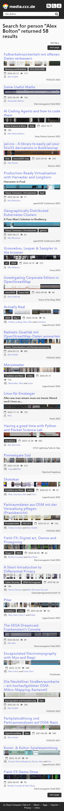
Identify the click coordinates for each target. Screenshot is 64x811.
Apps (45, 805)
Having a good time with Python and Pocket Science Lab (30, 428)
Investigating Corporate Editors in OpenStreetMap (31, 280)
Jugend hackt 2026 (51, 386)
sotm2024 (10, 293)
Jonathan (41, 322)
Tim (49, 762)
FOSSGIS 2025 (53, 531)
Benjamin (26, 762)
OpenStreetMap (13, 733)
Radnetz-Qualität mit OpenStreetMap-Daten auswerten (32, 334)
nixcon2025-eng (21, 159)
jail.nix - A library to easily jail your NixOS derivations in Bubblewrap (31, 146)
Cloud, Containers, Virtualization (20, 193)
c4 (6, 263)
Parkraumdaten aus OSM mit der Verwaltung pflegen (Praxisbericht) (30, 509)
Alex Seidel (13, 77)
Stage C (9, 553)
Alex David (13, 163)
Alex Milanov (14, 267)
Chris (33, 494)
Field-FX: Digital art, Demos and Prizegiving (30, 540)
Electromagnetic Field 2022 (47, 104)
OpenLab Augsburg (51, 472)
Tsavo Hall (24, 293)
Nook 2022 (55, 419)
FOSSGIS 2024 (53, 358)
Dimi (15, 615)
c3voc (37, 808)
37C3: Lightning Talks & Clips (46, 448)
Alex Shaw (32, 557)
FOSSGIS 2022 (53, 711)
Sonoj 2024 (55, 270)
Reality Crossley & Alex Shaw (21, 786)
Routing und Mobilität (15, 69)
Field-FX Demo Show (21, 772)
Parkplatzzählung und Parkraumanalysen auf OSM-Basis (31, 721)
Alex (25, 322)
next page (54, 47)
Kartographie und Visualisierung (20, 701)
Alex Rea (12, 643)
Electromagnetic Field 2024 (47, 560)
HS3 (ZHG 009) (37, 69)
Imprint (54, 805)
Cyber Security (12, 582)
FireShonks (55, 674)
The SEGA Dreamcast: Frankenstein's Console (22, 628)
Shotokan (11, 480)
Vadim (11, 322)
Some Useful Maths (19, 87)
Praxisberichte (12, 524)
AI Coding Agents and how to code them (32, 113)
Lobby (30, 376)
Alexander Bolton (16, 101)
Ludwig (18, 322)
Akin (10, 494)
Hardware (10, 441)
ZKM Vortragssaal (31, 582)
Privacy (27, 808)
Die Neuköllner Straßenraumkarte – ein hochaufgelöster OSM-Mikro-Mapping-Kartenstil (31, 686)
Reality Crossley (15, 557)
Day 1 (16, 318)
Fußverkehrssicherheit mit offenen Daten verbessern (32, 57)
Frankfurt (9, 611)
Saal (42, 193)
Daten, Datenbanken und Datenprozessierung (27, 347)
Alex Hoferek (14, 297)
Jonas (30, 383)
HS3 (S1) (27, 524)
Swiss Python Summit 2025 (47, 137)
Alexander (13, 383)
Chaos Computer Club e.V (18, 805)
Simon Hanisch (15, 590)
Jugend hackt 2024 (51, 325)
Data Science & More (15, 126)
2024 (13, 263)
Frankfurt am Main (14, 376)
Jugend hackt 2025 (51, 618)
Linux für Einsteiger (19, 394)
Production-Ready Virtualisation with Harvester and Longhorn (30, 175)
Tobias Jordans (15, 528)
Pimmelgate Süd (17, 456)
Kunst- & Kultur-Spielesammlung (31, 748)
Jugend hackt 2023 (51, 765)
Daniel (11, 762)
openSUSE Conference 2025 (46, 203)
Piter (8, 600)
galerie (43, 231)
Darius (35, 762)
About (36, 805)
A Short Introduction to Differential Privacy (22, 570)
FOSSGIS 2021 (53, 741)
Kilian (32, 615)
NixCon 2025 (54, 166)
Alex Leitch (13, 671)
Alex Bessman (14, 445)
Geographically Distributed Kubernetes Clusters (26, 213)
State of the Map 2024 (49, 300)
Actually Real (14, 307)
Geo (42, 701)
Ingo (10, 469)
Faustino (17, 494)
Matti (18, 762)
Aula (32, 126)
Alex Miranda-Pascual (37, 590)
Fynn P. (22, 615)
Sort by (54, 43)
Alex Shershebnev (16, 134)
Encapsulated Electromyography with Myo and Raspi (30, 656)
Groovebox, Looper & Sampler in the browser (30, 251)
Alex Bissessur (14, 201)
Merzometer (14, 365)
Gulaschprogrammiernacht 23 (46, 593)
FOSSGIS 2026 (53, 80)
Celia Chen (28, 671)
